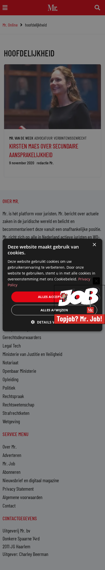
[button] (52, 322)
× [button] (94, 245)
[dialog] (52, 285)
